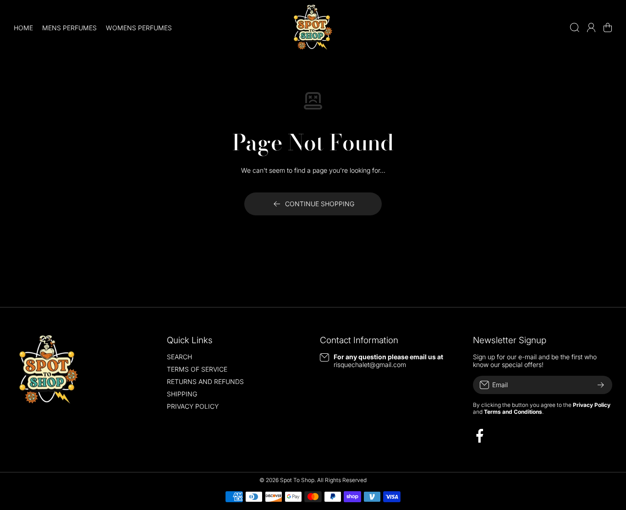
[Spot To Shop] (313, 27)
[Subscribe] (600, 385)
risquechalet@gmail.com (370, 364)
